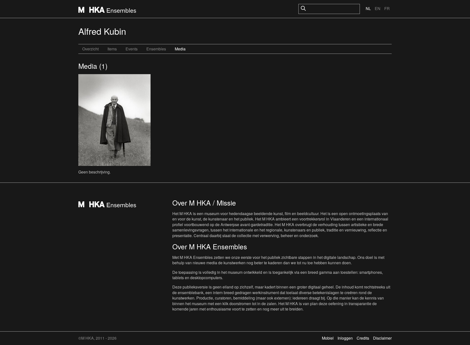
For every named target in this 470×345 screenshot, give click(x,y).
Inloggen (345, 338)
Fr (387, 8)
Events (132, 49)
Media (180, 49)
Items (112, 49)
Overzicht (90, 49)
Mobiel (328, 338)
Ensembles (156, 49)
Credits (363, 338)
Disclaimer (382, 338)
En (377, 8)
